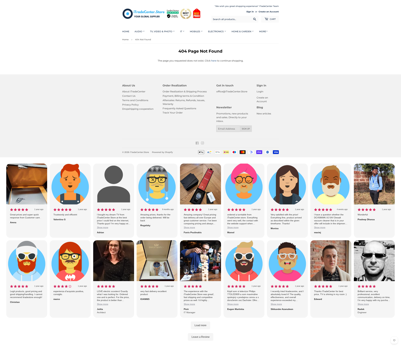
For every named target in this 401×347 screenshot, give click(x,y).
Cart (272, 19)
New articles (264, 113)
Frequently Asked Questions (179, 108)
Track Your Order (173, 112)
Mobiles (195, 31)
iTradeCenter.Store (139, 152)
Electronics (216, 31)
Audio (139, 31)
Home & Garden (242, 31)
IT (181, 31)
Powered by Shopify (162, 152)
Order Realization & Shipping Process (185, 91)
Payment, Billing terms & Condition (183, 95)
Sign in (250, 11)
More (262, 31)
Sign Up (246, 129)
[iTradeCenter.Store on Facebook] (197, 143)
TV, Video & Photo (161, 31)
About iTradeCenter (133, 91)
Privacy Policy (130, 104)
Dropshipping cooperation (138, 108)
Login (260, 91)
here (213, 60)
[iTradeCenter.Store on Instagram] (202, 143)
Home (125, 31)
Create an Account (269, 11)
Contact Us (128, 95)
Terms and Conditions (135, 100)
